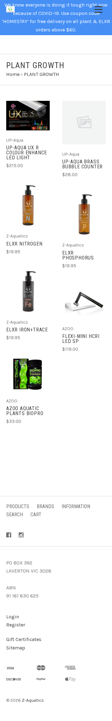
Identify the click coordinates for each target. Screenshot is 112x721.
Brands (45, 506)
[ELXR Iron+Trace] (28, 291)
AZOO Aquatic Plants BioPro (24, 410)
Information (76, 506)
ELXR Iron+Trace (27, 330)
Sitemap (15, 648)
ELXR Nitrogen (24, 244)
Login (12, 617)
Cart (35, 514)
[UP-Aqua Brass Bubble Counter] (84, 122)
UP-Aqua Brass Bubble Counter (82, 164)
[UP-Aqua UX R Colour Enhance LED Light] (28, 115)
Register (15, 625)
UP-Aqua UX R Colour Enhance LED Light (26, 153)
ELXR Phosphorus (78, 255)
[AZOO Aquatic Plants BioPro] (28, 373)
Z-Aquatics (33, 700)
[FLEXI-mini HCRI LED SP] (84, 301)
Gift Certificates (23, 639)
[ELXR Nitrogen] (28, 205)
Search (14, 514)
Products (17, 506)
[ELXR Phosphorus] (84, 214)
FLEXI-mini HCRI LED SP (81, 338)
